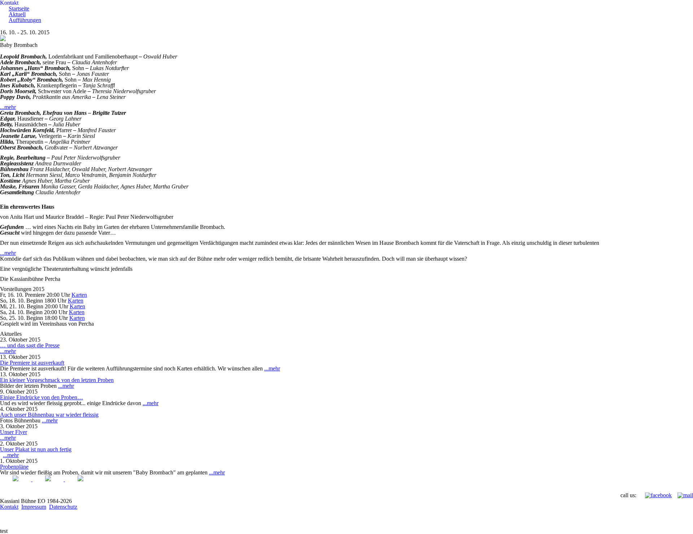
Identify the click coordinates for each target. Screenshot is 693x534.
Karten (79, 295)
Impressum (33, 507)
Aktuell (17, 14)
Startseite (19, 8)
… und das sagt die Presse (30, 345)
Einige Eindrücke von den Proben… (41, 397)
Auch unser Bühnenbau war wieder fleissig (49, 415)
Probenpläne (14, 467)
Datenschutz (63, 507)
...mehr (8, 107)
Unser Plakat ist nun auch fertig (35, 449)
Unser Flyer (13, 432)
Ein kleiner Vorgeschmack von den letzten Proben (57, 380)
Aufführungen (25, 20)
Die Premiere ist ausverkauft (32, 363)
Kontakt (9, 507)
